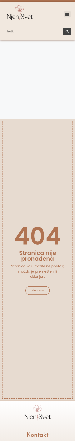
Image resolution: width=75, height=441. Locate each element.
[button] (67, 14)
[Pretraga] (67, 31)
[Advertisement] (37, 79)
